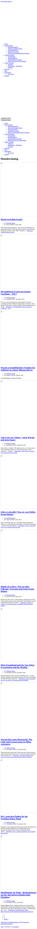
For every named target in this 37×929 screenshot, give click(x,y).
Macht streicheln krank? (12, 219)
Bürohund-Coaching (13, 52)
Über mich (11, 74)
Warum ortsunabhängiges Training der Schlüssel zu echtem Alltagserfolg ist (18, 368)
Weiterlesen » (18, 526)
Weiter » (6, 919)
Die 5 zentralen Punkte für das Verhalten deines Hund (14, 817)
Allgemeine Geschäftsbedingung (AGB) (12, 922)
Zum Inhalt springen (6, 1)
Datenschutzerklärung (7, 924)
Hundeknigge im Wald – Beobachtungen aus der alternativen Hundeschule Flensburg (18, 894)
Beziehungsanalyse (13, 47)
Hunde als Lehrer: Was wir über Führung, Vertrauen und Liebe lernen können (17, 588)
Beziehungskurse (12, 58)
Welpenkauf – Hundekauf (15, 66)
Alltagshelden (11, 56)
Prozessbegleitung (13, 50)
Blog (5, 71)
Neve (2, 927)
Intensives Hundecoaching (15, 48)
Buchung (6, 69)
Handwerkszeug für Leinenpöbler (17, 61)
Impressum (26, 922)
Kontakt (6, 76)
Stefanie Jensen (11, 223)
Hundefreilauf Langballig (15, 59)
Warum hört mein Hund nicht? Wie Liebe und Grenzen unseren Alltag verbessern (16, 741)
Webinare (10, 67)
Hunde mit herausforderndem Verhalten (18, 53)
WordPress (16, 927)
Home (6, 44)
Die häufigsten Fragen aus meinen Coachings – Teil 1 (16, 292)
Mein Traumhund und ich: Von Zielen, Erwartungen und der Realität (18, 666)
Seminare (10, 64)
